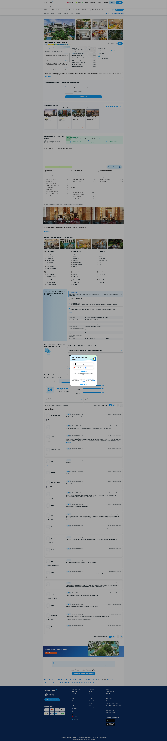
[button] (83, 371)
